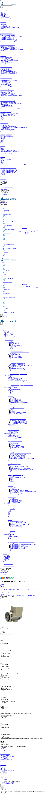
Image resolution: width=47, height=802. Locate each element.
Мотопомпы (12, 392)
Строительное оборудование (14, 389)
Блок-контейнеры (11, 377)
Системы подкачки (14, 499)
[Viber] (8, 578)
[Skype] (11, 578)
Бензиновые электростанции (16, 356)
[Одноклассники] (3, 578)
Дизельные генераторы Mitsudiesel (7, 756)
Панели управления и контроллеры (17, 477)
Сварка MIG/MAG (10, 589)
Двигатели (10, 505)
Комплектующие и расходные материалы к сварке (20, 453)
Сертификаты (3, 769)
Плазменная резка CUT (24, 589)
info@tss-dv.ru (4, 189)
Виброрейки (12, 411)
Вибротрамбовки (13, 405)
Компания (7, 556)
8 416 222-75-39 (4, 181)
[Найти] (1, 7)
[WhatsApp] (10, 578)
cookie (23, 792)
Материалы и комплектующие (14, 464)
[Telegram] (13, 578)
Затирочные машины (14, 418)
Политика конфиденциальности (7, 770)
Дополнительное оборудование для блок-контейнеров (21, 385)
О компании (3, 765)
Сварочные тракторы (33, 589)
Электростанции (11, 342)
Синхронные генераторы (13, 536)
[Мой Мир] (4, 578)
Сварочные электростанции (16, 362)
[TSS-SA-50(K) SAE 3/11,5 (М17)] (14, 626)
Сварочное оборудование (13, 435)
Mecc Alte (2, 595)
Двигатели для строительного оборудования (19, 529)
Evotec (5, 595)
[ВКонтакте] (1, 578)
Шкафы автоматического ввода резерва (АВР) (20, 468)
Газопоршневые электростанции (17, 368)
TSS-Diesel (12, 509)
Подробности (3, 631)
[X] (6, 578)
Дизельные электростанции (16, 345)
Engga (8, 595)
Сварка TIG (16, 589)
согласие (8, 792)
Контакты (2, 768)
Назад (8, 331)
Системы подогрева (14, 489)
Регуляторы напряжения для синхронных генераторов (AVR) (23, 544)
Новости (2, 767)
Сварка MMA (3, 589)
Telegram (5, 194)
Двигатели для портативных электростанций (19, 524)
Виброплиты (13, 398)
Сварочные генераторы (15, 445)
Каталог (7, 332)
